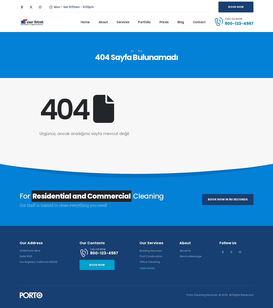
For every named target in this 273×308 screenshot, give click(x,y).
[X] (31, 7)
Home (85, 22)
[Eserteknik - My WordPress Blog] (32, 22)
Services (123, 22)
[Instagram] (40, 7)
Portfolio (144, 22)
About (103, 22)
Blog (180, 22)
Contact (199, 22)
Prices (164, 22)
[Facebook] (22, 7)
